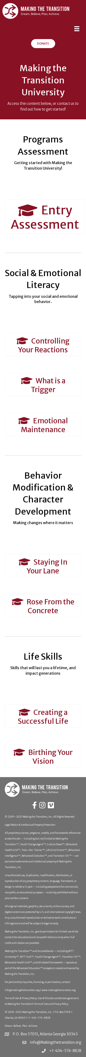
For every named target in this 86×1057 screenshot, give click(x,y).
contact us (65, 103)
